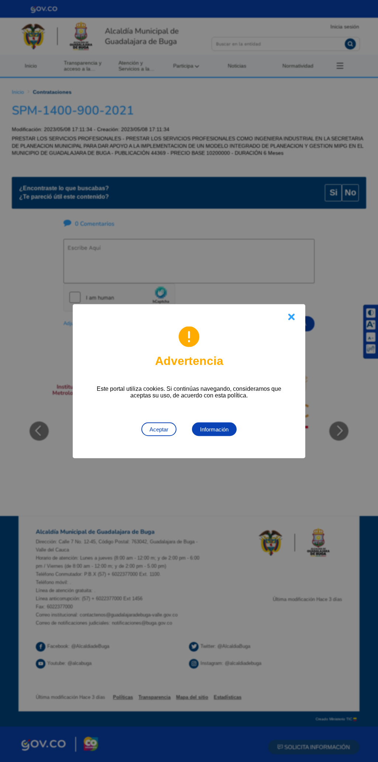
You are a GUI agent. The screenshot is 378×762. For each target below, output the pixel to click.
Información (214, 429)
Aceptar (159, 429)
